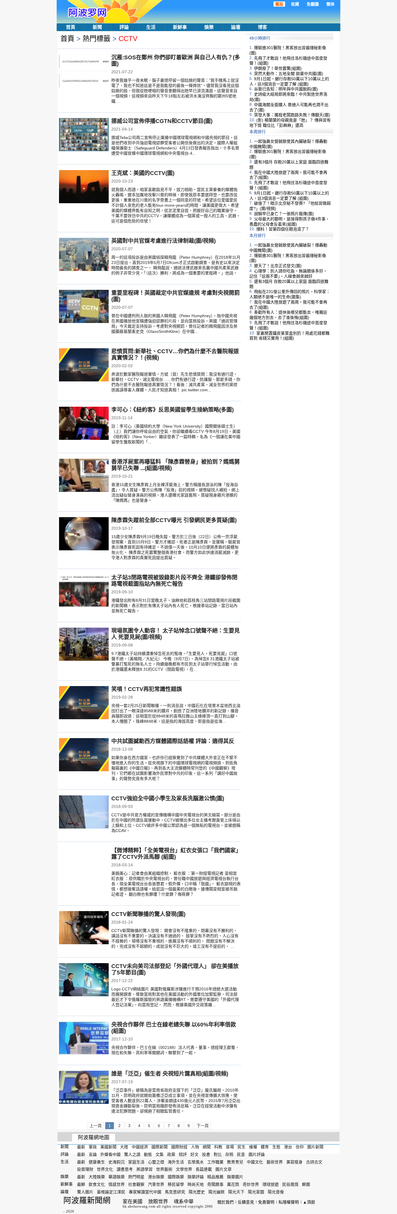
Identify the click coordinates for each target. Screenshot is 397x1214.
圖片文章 (223, 1169)
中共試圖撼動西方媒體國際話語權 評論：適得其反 (172, 741)
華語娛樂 (116, 1176)
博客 (262, 27)
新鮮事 (180, 27)
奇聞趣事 (215, 1184)
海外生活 (176, 1161)
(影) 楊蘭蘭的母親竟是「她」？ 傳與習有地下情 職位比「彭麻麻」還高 (290, 123)
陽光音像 (276, 1192)
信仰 (300, 1147)
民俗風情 (290, 1184)
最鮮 (81, 1184)
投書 (206, 1154)
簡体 (330, 4)
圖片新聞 (315, 1147)
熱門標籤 (96, 38)
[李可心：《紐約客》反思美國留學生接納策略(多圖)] (84, 424)
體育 (265, 1147)
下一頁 (202, 1125)
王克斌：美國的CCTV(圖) (142, 173)
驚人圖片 (85, 1192)
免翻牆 (313, 4)
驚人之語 (132, 1154)
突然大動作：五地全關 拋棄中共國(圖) (288, 73)
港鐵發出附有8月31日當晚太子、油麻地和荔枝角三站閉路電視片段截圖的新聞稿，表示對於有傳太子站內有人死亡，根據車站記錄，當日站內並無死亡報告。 (175, 605)
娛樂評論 (195, 1176)
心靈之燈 (156, 1161)
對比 (218, 1154)
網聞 (207, 1147)
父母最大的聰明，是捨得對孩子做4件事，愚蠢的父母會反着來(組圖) (289, 221)
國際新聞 (159, 1147)
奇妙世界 (251, 1184)
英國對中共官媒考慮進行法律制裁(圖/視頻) (163, 241)
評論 (124, 27)
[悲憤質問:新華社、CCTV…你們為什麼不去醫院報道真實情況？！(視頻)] (84, 365)
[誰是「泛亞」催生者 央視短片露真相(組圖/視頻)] (84, 1088)
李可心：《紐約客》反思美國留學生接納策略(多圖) (172, 410)
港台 (288, 1147)
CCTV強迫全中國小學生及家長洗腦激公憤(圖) (167, 798)
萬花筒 (233, 1184)
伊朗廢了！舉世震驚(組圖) (278, 68)
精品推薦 (215, 1176)
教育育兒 (235, 1161)
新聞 (97, 27)
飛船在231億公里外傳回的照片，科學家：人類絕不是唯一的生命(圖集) (289, 294)
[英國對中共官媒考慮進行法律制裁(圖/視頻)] (84, 255)
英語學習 (144, 1169)
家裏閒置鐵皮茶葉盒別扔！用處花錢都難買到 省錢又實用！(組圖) (289, 335)
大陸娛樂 (97, 1176)
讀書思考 (125, 1169)
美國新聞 (108, 1147)
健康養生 (97, 1161)
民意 (241, 1154)
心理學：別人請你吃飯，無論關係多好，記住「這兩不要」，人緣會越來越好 (288, 273)
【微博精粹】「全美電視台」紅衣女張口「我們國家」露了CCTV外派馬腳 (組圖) (175, 853)
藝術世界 (275, 1161)
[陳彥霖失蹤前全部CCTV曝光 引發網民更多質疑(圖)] (84, 534)
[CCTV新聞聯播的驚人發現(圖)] (84, 928)
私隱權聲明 (288, 1202)
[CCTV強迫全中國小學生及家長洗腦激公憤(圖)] (84, 812)
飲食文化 (97, 1184)
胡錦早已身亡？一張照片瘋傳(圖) (284, 213)
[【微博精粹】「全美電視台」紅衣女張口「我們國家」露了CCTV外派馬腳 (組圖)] (84, 864)
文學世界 (184, 1169)
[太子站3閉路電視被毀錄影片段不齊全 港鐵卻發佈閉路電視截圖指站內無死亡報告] (84, 591)
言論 (93, 1154)
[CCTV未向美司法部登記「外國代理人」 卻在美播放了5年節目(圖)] (84, 980)
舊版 (279, 4)
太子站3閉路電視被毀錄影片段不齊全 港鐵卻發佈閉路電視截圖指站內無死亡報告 (174, 580)
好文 (194, 1154)
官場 (230, 1147)
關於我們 (225, 1202)
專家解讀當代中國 (145, 1192)
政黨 (171, 1154)
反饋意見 (246, 1202)
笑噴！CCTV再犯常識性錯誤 (146, 689)
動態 (148, 1154)
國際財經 (179, 1147)
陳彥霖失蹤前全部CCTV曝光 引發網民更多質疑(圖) (174, 520)
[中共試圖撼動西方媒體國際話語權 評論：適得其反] (84, 755)
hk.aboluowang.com (139, 1206)
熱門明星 (136, 1176)
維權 (253, 1147)
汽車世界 (156, 1184)
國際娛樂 (176, 1176)
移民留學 (176, 1184)
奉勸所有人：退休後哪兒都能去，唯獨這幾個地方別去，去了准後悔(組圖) (288, 315)
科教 (218, 1147)
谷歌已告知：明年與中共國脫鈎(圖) (286, 89)
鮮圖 (306, 1184)
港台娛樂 (156, 1176)
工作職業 (215, 1161)
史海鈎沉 (116, 1161)
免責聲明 (266, 1202)
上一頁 (96, 1125)
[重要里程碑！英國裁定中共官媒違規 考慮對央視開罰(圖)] (84, 307)
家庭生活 (136, 1161)
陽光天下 (236, 1192)
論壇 (235, 27)
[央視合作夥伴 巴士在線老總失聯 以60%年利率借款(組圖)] (84, 1039)
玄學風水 (195, 1161)
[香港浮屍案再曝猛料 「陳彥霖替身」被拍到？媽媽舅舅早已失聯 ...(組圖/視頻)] (84, 476)
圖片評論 (256, 1154)
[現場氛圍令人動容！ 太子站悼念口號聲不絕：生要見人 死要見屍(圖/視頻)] (84, 645)
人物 (195, 1147)
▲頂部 (309, 1202)
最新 (81, 1147)
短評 (183, 1154)
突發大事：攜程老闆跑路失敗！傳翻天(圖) (292, 115)
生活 (150, 27)
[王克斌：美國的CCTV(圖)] (84, 187)
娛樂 (209, 27)
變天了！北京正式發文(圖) (278, 265)
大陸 (124, 1147)
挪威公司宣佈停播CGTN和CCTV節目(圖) (161, 121)
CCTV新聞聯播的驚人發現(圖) (148, 914)
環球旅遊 (270, 1184)
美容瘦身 (294, 1161)
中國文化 (255, 1161)
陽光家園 (256, 1192)
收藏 (295, 4)
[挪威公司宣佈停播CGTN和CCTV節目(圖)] (84, 135)
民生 (241, 1147)
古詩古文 (314, 1161)
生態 (276, 1147)
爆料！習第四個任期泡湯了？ (282, 229)
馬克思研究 (175, 1192)
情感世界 (116, 1184)
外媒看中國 (110, 1154)
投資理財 (85, 1169)
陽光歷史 (197, 1192)
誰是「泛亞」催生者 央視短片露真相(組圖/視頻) (169, 1074)
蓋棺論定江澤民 (111, 1192)
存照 (229, 1154)
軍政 (93, 1147)
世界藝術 (164, 1169)
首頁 (70, 27)
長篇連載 (204, 1169)
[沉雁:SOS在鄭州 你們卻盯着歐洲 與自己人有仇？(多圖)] (84, 71)
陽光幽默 (216, 1192)
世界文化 (105, 1169)
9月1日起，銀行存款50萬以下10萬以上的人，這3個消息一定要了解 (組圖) (289, 81)
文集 (159, 1154)
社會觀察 (136, 1184)
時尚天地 (195, 1184)
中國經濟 (140, 1147)
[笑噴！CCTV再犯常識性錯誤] (84, 703)
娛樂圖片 (235, 1176)
